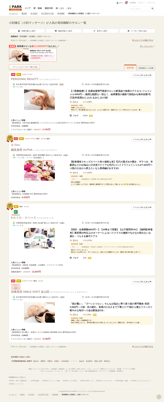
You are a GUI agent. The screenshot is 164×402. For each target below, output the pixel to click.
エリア (28, 8)
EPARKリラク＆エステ (15, 8)
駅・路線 (38, 8)
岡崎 (49, 361)
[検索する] (152, 9)
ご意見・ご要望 (65, 8)
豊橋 (43, 361)
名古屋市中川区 (47, 13)
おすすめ (130, 68)
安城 (56, 361)
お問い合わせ (81, 369)
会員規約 (54, 369)
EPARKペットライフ (16, 384)
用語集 (119, 369)
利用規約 (61, 369)
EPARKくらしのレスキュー (140, 381)
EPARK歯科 (35, 381)
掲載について (33, 369)
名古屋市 (34, 13)
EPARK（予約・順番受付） (18, 381)
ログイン (142, 3)
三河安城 (65, 361)
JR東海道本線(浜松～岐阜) (21, 361)
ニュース (96, 369)
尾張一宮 (98, 361)
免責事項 (120, 371)
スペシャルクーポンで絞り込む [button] (25, 67)
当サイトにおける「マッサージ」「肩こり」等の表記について (62, 371)
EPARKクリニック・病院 (51, 381)
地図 (61, 84)
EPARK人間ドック (86, 381)
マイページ (151, 3)
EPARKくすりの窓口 (70, 381)
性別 (120, 3)
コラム (89, 369)
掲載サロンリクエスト (108, 369)
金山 (81, 361)
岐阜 (107, 361)
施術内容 (49, 8)
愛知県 (24, 13)
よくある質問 (70, 369)
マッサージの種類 (129, 369)
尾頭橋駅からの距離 (146, 68)
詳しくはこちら (146, 46)
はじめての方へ (44, 369)
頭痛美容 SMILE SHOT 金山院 (40, 51)
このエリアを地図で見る (143, 40)
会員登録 (133, 3)
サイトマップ (103, 371)
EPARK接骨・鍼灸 (121, 381)
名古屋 (89, 361)
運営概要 (112, 371)
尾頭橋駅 (61, 13)
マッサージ (13, 13)
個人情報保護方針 (91, 371)
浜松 (36, 361)
